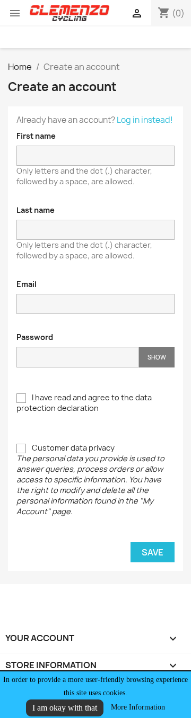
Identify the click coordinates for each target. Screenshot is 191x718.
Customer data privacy (90, 479)
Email (26, 284)
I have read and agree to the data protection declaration (84, 402)
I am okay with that (64, 707)
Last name (35, 210)
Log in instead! (145, 119)
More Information (138, 707)
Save (152, 552)
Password (34, 337)
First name (36, 136)
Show (156, 357)
